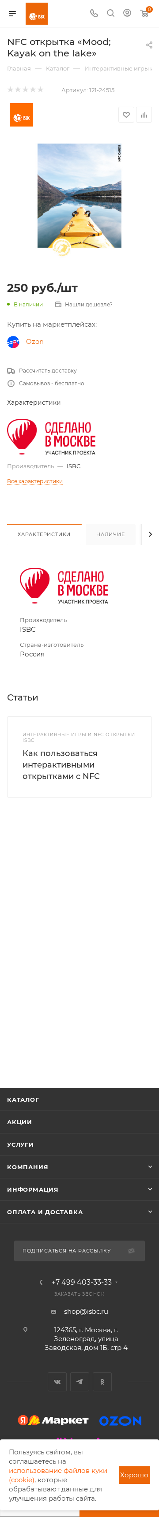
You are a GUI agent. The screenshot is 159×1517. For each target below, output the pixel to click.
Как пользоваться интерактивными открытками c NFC (61, 765)
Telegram (79, 1381)
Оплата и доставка (45, 1211)
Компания (27, 1166)
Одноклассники (102, 1381)
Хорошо (134, 1475)
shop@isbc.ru (86, 1311)
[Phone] (94, 14)
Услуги (20, 1144)
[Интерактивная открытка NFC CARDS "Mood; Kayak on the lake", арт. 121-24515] (79, 206)
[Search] (110, 14)
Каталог (23, 1099)
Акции (19, 1122)
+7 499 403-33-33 (82, 1282)
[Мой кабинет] (127, 14)
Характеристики (44, 534)
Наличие (110, 534)
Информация (33, 1189)
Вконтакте (57, 1381)
